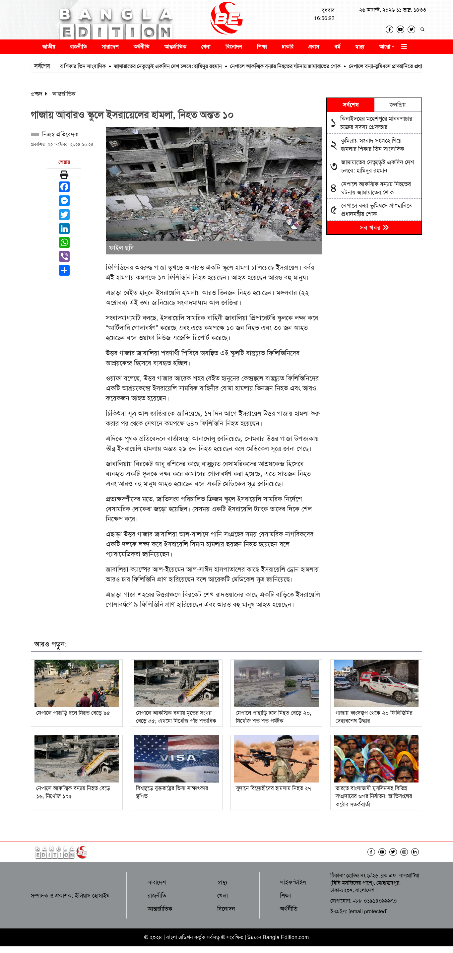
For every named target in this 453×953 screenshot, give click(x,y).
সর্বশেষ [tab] (350, 105)
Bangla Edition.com (286, 937)
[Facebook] (391, 29)
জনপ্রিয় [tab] (398, 105)
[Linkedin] (416, 852)
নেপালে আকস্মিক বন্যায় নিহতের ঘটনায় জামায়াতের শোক (264, 66)
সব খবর (371, 227)
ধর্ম (337, 46)
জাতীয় (48, 46)
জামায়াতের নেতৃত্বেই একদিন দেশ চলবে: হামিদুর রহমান (146, 66)
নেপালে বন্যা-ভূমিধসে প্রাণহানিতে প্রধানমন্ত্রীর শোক (376, 66)
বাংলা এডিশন (179, 937)
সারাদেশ (110, 46)
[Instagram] (405, 852)
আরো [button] (384, 46)
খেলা (206, 46)
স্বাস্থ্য (359, 46)
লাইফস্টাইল (293, 882)
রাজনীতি (78, 46)
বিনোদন (234, 46)
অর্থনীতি (142, 46)
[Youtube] (402, 29)
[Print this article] (64, 175)
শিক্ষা (262, 46)
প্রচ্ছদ (36, 94)
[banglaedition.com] (226, 19)
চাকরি (287, 46)
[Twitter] (413, 29)
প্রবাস (313, 46)
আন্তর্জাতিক (175, 46)
